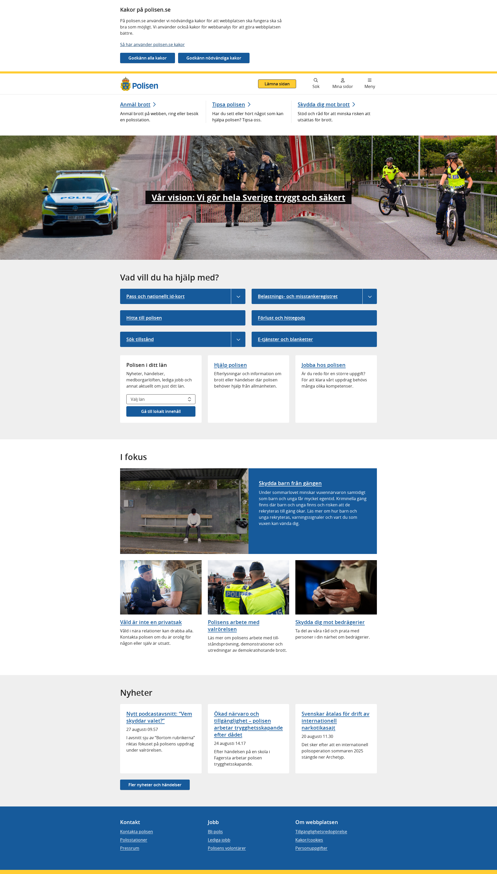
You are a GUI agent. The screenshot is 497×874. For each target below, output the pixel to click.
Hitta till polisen (144, 318)
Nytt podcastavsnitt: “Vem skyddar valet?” (159, 717)
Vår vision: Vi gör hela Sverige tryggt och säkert (248, 197)
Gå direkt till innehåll (24, 76)
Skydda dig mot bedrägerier (330, 622)
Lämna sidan (277, 84)
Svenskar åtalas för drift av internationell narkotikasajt (335, 720)
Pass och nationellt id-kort (155, 296)
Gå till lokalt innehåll (161, 411)
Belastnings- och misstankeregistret (298, 296)
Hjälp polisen (230, 364)
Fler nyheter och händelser (154, 785)
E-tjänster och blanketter (285, 339)
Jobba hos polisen (324, 364)
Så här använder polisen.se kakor (152, 44)
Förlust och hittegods (281, 318)
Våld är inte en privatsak (151, 622)
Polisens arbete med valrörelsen (233, 626)
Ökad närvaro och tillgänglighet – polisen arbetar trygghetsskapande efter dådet (248, 724)
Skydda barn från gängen (290, 483)
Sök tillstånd (140, 339)
